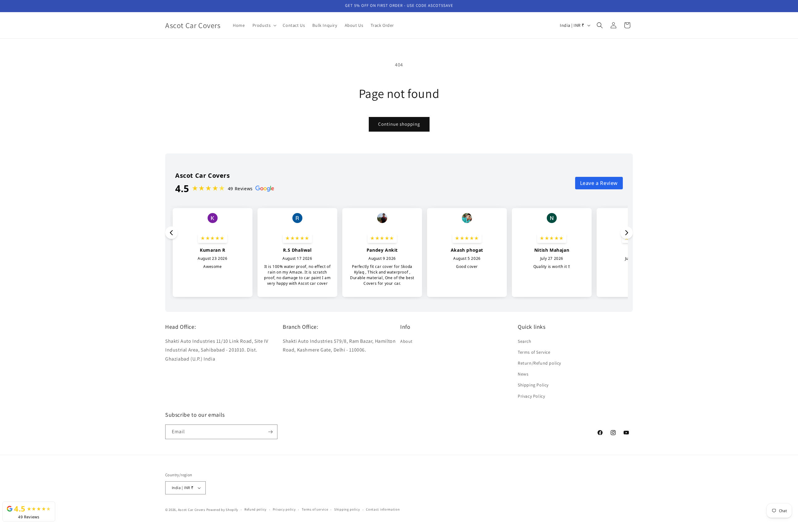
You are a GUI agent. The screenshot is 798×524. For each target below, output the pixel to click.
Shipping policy (347, 509)
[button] (264, 25)
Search (524, 341)
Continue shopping (399, 124)
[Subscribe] (270, 432)
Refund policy (255, 509)
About (406, 341)
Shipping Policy (533, 385)
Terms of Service (534, 352)
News (523, 374)
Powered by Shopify (222, 509)
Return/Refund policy (539, 363)
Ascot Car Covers (191, 509)
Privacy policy (284, 509)
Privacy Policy (531, 396)
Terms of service (315, 509)
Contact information (383, 509)
